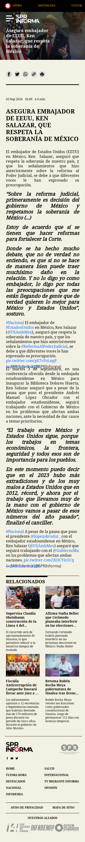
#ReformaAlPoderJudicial (44, 346)
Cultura (60, 5)
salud (49, 769)
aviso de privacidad (27, 807)
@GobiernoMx (66, 550)
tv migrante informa (61, 781)
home (10, 769)
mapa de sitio (63, 807)
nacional (13, 788)
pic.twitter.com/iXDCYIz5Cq (49, 560)
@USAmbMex (19, 332)
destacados (15, 781)
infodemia (14, 794)
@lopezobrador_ (45, 536)
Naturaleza (29, 5)
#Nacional (15, 322)
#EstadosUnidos (20, 327)
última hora (16, 775)
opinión (50, 788)
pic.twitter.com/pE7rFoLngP (31, 360)
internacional (56, 775)
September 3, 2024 (22, 566)
